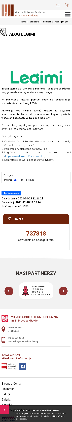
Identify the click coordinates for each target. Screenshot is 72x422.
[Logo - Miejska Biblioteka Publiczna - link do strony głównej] (23, 10)
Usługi (6, 394)
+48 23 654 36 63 (66, 5)
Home (23, 22)
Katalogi (46, 22)
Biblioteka (33, 22)
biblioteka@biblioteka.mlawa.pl (59, 5)
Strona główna (11, 383)
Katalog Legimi (18, 34)
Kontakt (7, 405)
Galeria (6, 399)
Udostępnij (13, 193)
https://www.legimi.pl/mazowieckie (25, 156)
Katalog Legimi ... (61, 22)
